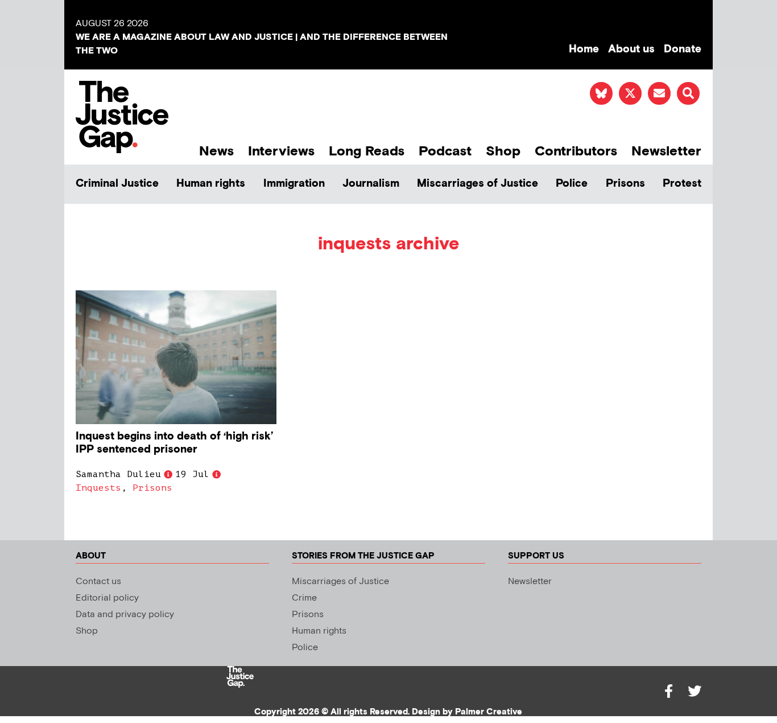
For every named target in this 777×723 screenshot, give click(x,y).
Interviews (281, 151)
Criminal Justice (117, 183)
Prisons (625, 183)
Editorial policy (107, 598)
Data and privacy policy (125, 615)
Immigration (294, 183)
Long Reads (366, 151)
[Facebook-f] (668, 691)
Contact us (98, 582)
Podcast (445, 151)
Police (572, 183)
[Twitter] (694, 691)
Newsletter (666, 151)
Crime (304, 598)
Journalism (370, 183)
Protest (682, 183)
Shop (503, 151)
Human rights (210, 183)
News (216, 151)
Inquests (98, 488)
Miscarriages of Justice (477, 183)
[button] (688, 93)
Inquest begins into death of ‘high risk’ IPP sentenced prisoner (174, 443)
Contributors (576, 151)
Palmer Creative (488, 711)
